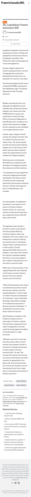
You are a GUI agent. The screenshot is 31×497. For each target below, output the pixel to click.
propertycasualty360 (15, 32)
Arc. (12, 491)
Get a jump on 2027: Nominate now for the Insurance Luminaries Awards (15, 426)
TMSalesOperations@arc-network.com (14, 401)
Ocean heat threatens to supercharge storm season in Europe (14, 434)
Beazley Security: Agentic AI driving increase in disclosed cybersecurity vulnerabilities (14, 442)
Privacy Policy (12, 492)
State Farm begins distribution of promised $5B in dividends (15, 449)
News (4, 22)
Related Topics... (8, 381)
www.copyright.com (21, 397)
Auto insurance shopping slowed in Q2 (13, 414)
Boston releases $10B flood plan (14, 420)
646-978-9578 (13, 473)
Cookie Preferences (22, 492)
